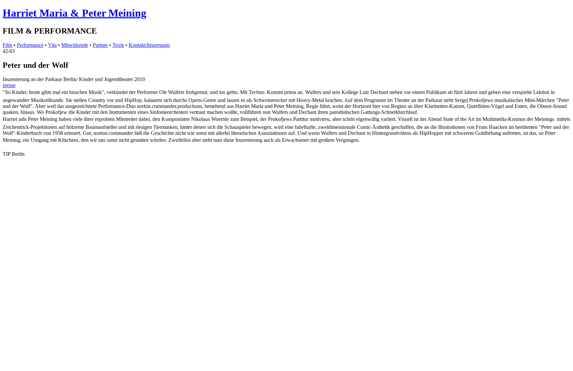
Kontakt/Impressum (149, 45)
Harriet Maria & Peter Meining (74, 13)
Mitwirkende (74, 45)
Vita (52, 45)
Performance (30, 45)
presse (9, 85)
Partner (100, 45)
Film (7, 45)
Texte (118, 45)
